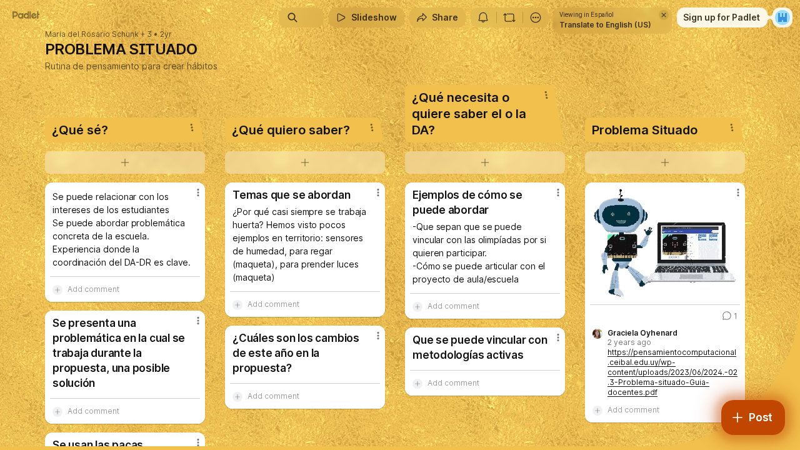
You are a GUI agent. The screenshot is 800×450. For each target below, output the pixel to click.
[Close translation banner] (664, 15)
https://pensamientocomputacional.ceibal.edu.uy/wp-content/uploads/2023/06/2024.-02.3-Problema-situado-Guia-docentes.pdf (673, 372)
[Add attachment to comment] (57, 289)
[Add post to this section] (125, 162)
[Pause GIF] (730, 289)
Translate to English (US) (605, 24)
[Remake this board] (509, 18)
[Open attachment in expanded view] (665, 243)
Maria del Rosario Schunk (92, 34)
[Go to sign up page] (782, 18)
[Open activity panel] (483, 18)
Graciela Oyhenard (643, 333)
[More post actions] (198, 192)
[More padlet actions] (535, 18)
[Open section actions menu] (192, 127)
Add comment (93, 289)
